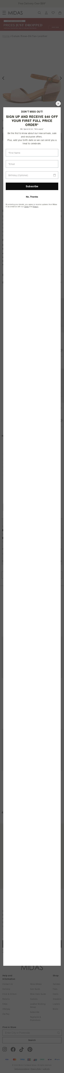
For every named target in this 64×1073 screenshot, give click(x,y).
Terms (26, 207)
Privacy (35, 207)
